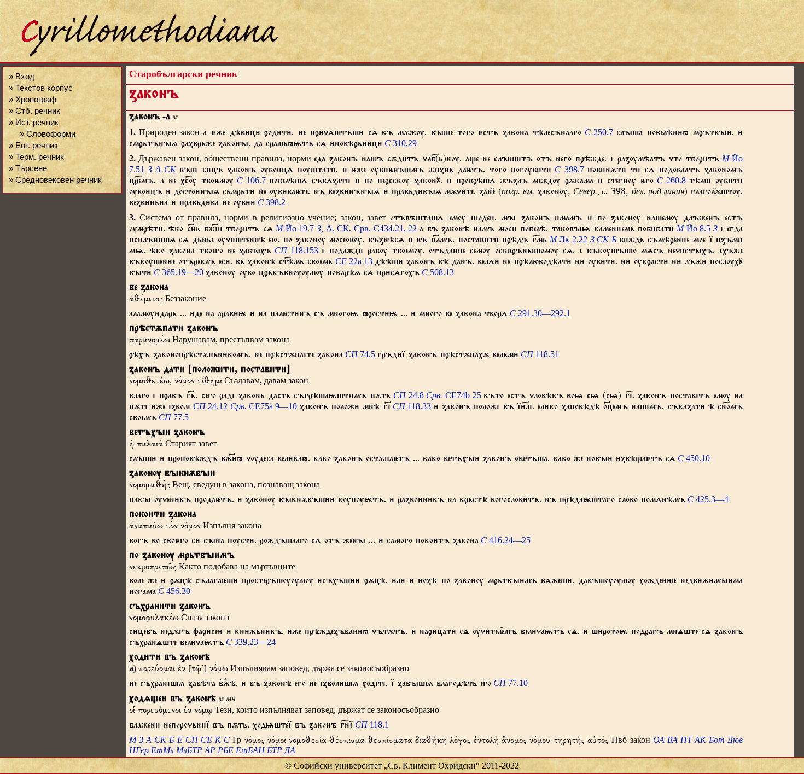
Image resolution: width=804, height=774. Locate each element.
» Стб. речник (34, 110)
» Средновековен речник (55, 179)
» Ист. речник (34, 122)
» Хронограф (32, 99)
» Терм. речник (36, 156)
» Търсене (28, 168)
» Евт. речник (33, 145)
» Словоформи (47, 133)
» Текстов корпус (41, 87)
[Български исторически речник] (140, 55)
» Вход (21, 76)
